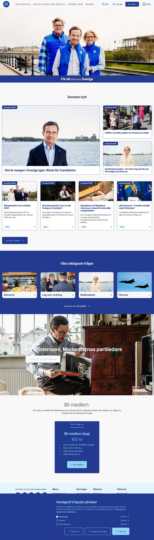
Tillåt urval (75, 531)
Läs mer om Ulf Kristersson (44, 358)
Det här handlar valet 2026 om (49, 4)
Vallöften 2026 (75, 4)
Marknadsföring (65, 524)
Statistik (62, 520)
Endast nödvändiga (99, 531)
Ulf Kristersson (23, 4)
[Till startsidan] (6, 4)
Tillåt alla (122, 531)
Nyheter (89, 4)
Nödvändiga (63, 517)
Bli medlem (132, 4)
